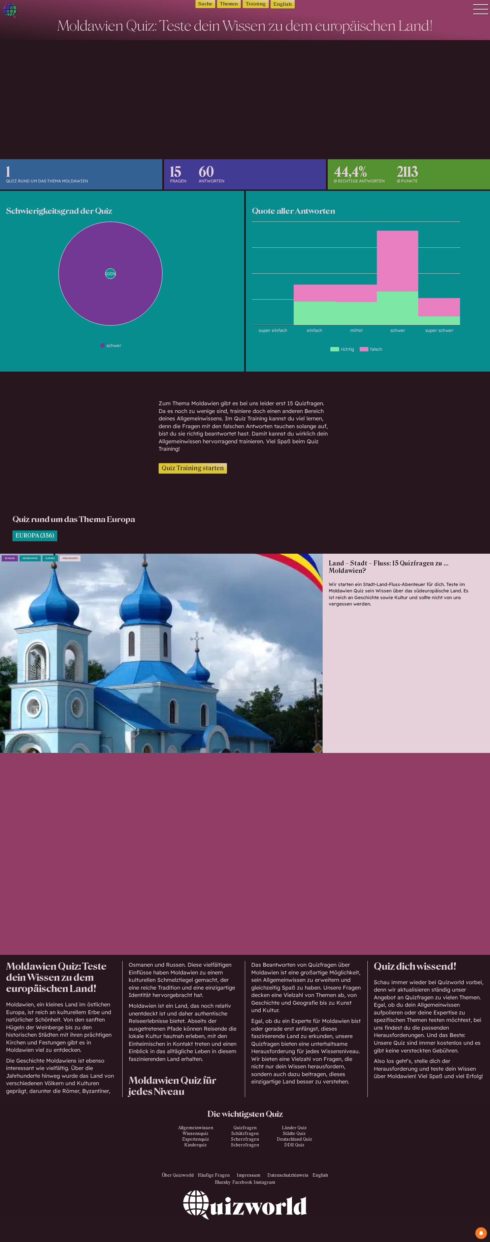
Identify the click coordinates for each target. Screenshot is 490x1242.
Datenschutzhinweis (287, 1175)
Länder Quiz (294, 1128)
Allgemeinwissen (195, 1128)
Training (256, 4)
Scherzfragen (245, 1139)
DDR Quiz (294, 1145)
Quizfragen (245, 1128)
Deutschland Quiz (294, 1139)
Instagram (264, 1182)
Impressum (248, 1175)
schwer (10, 558)
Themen (229, 4)
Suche (205, 4)
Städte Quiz (294, 1133)
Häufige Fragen (214, 1175)
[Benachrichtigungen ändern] (481, 1233)
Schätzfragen (245, 1133)
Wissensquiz (195, 1133)
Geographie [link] (30, 558)
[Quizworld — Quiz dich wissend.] (34, 12)
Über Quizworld (178, 1175)
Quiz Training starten (193, 468)
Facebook (242, 1182)
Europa (50, 558)
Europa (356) (34, 535)
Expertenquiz (195, 1139)
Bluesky (223, 1182)
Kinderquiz (195, 1145)
